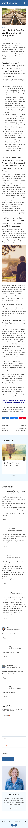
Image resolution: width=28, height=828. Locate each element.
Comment (6, 715)
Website (4, 753)
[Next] (24, 459)
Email (4, 746)
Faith (3, 27)
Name (4, 738)
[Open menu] (24, 3)
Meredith (10, 666)
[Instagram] (12, 825)
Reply (4, 519)
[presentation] (14, 452)
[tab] (12, 475)
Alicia (9, 628)
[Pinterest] (15, 825)
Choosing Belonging (5, 428)
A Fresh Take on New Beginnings (21, 428)
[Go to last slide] (4, 459)
